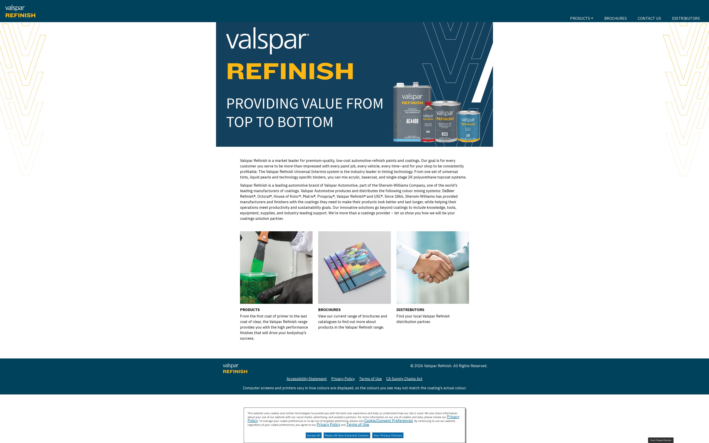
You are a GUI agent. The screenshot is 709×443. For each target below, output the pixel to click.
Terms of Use (370, 378)
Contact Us (649, 18)
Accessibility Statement (307, 378)
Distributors (686, 18)
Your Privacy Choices (388, 435)
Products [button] (580, 18)
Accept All (313, 435)
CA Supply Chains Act (404, 378)
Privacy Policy (343, 378)
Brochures (615, 18)
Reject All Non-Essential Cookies (347, 435)
